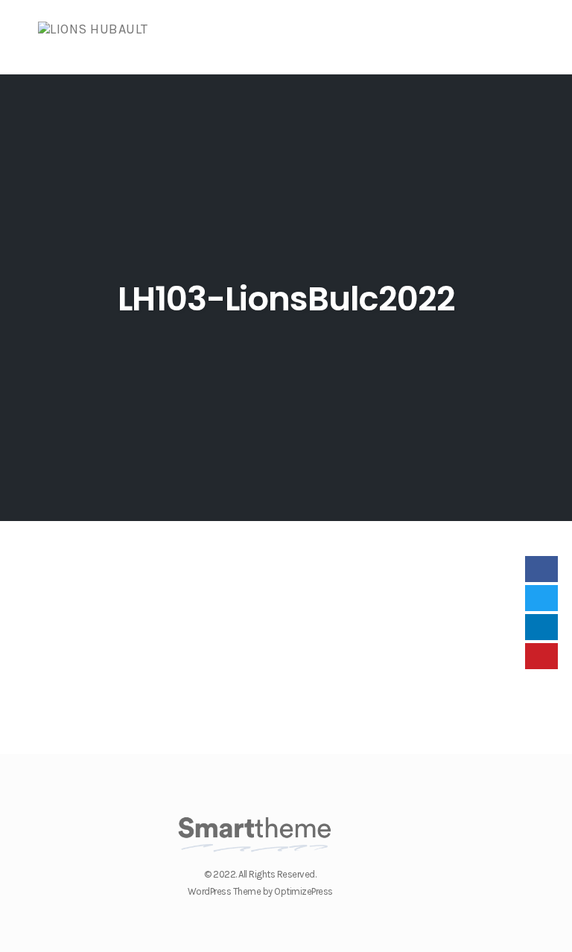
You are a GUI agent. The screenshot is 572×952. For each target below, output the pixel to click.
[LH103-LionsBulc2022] (131, 545)
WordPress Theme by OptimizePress (260, 891)
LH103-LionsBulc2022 (286, 298)
